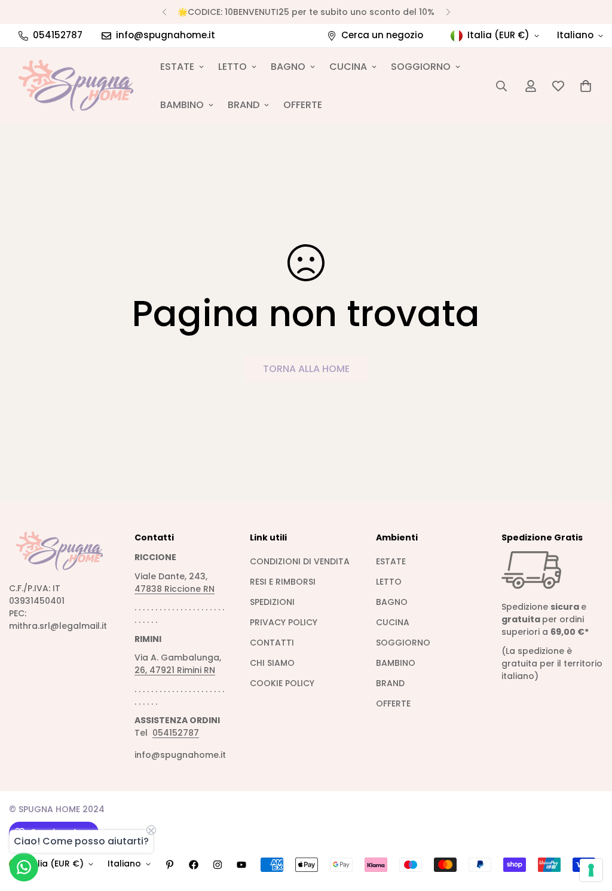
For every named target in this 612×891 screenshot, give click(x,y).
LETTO (232, 66)
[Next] (447, 12)
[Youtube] (241, 865)
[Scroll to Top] (588, 826)
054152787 (175, 733)
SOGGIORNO (421, 66)
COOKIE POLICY (282, 683)
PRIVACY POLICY (283, 622)
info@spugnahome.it (180, 755)
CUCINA (348, 66)
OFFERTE (302, 105)
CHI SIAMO (272, 663)
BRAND (243, 105)
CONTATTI (272, 643)
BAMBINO (182, 105)
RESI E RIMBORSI (283, 582)
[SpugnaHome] (76, 86)
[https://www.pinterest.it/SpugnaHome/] (170, 865)
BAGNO (288, 66)
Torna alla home (306, 369)
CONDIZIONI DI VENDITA (300, 561)
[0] (585, 86)
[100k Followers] (217, 865)
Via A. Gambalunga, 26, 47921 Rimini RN (177, 664)
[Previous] (164, 12)
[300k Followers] (193, 865)
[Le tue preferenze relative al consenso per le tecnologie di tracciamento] (591, 870)
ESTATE (177, 66)
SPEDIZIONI (272, 602)
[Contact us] (24, 867)
